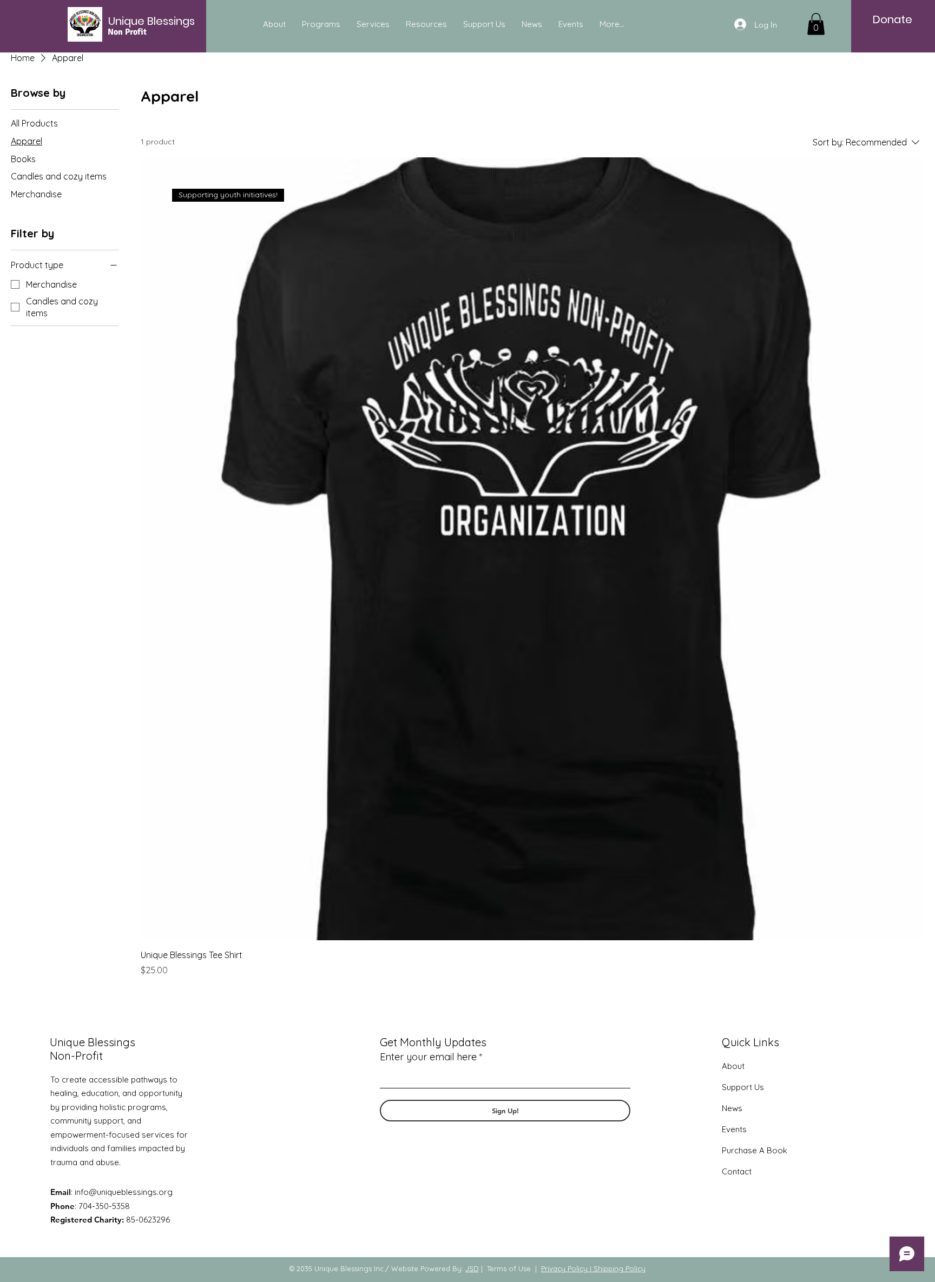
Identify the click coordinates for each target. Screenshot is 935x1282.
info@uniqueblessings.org (124, 1192)
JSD (472, 1268)
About (733, 1066)
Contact (737, 1171)
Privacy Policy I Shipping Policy (593, 1268)
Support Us (743, 1087)
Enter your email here (428, 1057)
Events (734, 1129)
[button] (816, 24)
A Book (772, 1150)
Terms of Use (509, 1268)
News (732, 1108)
